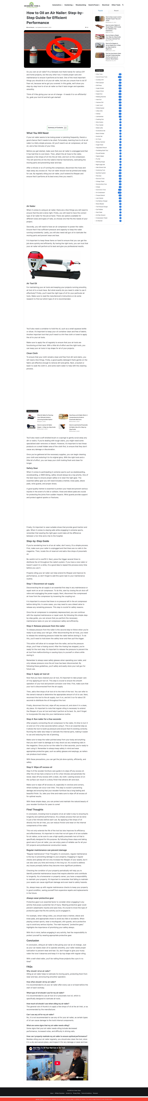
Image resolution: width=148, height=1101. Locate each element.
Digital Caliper (100, 156)
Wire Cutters (99, 122)
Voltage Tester (100, 181)
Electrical (105, 5)
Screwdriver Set (100, 130)
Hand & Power (93, 5)
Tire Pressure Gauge (102, 206)
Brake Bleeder (100, 204)
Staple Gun (99, 94)
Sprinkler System (101, 173)
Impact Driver (100, 91)
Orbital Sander (100, 108)
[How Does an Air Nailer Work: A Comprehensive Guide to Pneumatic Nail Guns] (63, 416)
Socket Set (99, 136)
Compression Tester (101, 218)
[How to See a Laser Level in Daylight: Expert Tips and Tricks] (99, 18)
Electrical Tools (100, 178)
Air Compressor (100, 192)
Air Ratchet (99, 220)
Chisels (98, 187)
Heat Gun (98, 99)
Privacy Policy (76, 1093)
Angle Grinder (100, 88)
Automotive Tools (101, 189)
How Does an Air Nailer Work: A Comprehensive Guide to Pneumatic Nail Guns (78, 417)
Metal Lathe (99, 128)
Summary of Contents (55, 127)
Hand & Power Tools (101, 77)
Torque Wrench (100, 195)
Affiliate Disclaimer (60, 1093)
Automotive (56, 5)
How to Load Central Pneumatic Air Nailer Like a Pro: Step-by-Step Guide (78, 427)
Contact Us (69, 1093)
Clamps (98, 113)
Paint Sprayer (100, 82)
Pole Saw (98, 176)
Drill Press (99, 85)
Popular (100, 10)
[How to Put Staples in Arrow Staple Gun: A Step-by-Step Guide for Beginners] (99, 45)
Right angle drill (100, 164)
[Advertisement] (57, 113)
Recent (116, 10)
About (52, 1093)
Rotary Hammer (100, 142)
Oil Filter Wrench (100, 215)
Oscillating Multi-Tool (102, 150)
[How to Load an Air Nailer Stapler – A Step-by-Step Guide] (31, 426)
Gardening (68, 5)
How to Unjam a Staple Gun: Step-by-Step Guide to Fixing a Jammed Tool (113, 36)
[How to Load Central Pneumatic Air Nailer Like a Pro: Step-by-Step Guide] (63, 426)
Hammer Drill (99, 102)
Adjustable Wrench (101, 147)
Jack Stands (99, 198)
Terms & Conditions (86, 1093)
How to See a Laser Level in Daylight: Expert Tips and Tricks (113, 18)
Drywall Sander (100, 153)
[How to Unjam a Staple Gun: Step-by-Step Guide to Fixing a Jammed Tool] (99, 37)
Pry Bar (98, 159)
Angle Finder (99, 144)
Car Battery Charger (101, 201)
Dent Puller (99, 212)
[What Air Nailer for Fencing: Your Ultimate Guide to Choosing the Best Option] (31, 416)
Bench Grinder (100, 133)
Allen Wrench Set (101, 167)
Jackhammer (99, 116)
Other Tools (116, 5)
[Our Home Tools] (32, 5)
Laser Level (99, 105)
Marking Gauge (100, 161)
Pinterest (95, 1093)
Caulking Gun (100, 119)
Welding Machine (101, 96)
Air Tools (98, 139)
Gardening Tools (100, 170)
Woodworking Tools (101, 184)
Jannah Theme (39, 1099)
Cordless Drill (99, 79)
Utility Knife (99, 111)
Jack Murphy (31, 27)
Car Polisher (99, 209)
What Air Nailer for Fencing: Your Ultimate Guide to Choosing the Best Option (45, 417)
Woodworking (81, 5)
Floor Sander (99, 125)
